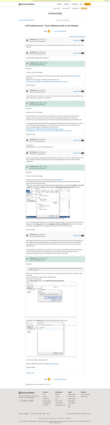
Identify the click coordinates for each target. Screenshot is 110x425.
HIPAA (69, 405)
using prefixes (55, 363)
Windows (57, 394)
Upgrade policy (72, 394)
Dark (48, 413)
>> (89, 8)
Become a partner (85, 394)
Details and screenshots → (65, 0)
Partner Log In (84, 396)
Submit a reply (30, 373)
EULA (69, 407)
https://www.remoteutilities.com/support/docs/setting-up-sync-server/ (47, 81)
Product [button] (59, 4)
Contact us (68, 418)
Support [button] (87, 4)
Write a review (52, 418)
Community (84, 8)
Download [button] (74, 4)
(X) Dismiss (107, 0)
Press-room (45, 418)
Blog (40, 418)
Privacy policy (71, 396)
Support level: (77, 40)
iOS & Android (58, 401)
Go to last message (60, 31)
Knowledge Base (75, 8)
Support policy (71, 398)
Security (45, 396)
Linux (56, 398)
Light (44, 413)
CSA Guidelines (71, 403)
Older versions (59, 403)
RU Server (75, 76)
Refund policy (71, 401)
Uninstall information (60, 405)
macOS (57, 396)
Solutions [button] (66, 4)
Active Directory (57, 179)
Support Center (56, 8)
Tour (44, 394)
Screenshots (46, 398)
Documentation (66, 8)
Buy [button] (81, 4)
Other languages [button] (24, 413)
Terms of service (60, 418)
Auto (40, 413)
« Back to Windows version (26, 20)
